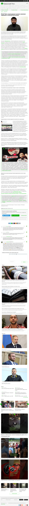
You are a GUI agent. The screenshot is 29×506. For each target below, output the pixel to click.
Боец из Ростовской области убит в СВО (8, 388)
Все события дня (25, 397)
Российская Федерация (8, 7)
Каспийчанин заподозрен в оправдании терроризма (7, 393)
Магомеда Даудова (15, 193)
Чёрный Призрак (8, 236)
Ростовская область (14, 7)
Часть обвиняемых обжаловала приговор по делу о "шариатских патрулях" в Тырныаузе (13, 304)
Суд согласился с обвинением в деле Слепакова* (9, 312)
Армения (13, 5)
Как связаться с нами (8, 499)
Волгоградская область (23, 5)
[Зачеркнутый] (14, 254)
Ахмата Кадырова (15, 192)
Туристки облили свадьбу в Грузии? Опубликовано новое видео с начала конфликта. (13, 458)
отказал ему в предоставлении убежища (14, 53)
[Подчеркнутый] (13, 254)
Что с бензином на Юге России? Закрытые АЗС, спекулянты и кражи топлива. (22, 490)
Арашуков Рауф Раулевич (5, 366)
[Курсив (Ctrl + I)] (11, 254)
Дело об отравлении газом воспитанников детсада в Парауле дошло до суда (13, 308)
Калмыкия (15, 6)
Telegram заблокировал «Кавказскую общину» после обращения (10, 480)
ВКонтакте (4, 201)
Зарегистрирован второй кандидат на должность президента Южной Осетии (20, 393)
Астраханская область (17, 5)
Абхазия (2, 5)
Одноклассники (8, 201)
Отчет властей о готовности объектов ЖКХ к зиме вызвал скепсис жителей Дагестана (13, 281)
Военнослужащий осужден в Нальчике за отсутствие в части (11, 286)
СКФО (24, 7)
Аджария (5, 5)
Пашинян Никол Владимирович (6, 350)
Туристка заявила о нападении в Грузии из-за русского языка (5, 489)
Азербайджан (10, 5)
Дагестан (4, 6)
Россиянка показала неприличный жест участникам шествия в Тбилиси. (13, 490)
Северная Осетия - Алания (20, 7)
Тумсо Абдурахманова (22, 193)
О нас (1, 499)
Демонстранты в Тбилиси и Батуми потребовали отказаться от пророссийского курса (7, 410)
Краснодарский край (25, 6)
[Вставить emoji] (16, 254)
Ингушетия (7, 6)
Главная (2, 11)
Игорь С (7, 226)
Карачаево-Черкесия (19, 6)
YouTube (4, 202)
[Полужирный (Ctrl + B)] (9, 254)
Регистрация (12, 261)
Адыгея (7, 5)
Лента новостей (5, 11)
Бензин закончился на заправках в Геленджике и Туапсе (20, 410)
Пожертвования (15, 499)
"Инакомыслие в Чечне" (17, 191)
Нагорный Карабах (3, 7)
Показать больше (14, 493)
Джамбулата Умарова (8, 193)
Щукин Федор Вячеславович (6, 383)
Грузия (2, 6)
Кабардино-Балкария (11, 6)
